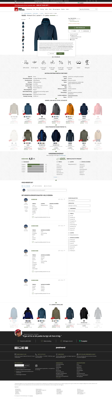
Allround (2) (82, 171)
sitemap (31, 395)
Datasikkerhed (64, 373)
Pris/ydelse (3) (60, 169)
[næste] (88, 111)
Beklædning (29, 9)
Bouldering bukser (60, 391)
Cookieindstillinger (59, 374)
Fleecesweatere (18, 390)
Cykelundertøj (79, 391)
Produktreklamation (60, 372)
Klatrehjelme (59, 389)
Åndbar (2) (72, 230)
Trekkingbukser (17, 389)
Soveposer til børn (18, 391)
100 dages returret (62, 2)
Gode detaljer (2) (60, 172)
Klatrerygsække (59, 391)
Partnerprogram (80, 370)
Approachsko (17, 393)
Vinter (50, 9)
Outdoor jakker (35, 13)
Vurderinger (73, 208)
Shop (16, 1)
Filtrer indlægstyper (73, 198)
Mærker (63, 9)
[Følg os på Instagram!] (37, 366)
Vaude (24, 15)
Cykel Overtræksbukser (81, 392)
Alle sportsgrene (56, 9)
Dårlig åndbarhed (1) (72, 164)
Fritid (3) (81, 167)
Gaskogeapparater (39, 392)
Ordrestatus (58, 365)
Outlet (67, 9)
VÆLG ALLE (60, 53)
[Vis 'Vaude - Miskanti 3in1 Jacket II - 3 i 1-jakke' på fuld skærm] (29, 18)
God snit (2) (72, 228)
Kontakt (57, 368)
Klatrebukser (59, 390)
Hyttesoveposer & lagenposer (41, 390)
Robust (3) (59, 171)
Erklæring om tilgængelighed (82, 375)
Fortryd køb (58, 377)
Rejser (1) (82, 172)
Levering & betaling (60, 364)
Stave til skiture (59, 393)
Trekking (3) (82, 164)
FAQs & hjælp (58, 367)
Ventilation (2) (59, 174)
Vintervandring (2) (83, 169)
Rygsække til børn (39, 393)
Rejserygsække (38, 391)
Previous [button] (23, 62)
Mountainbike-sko (80, 390)
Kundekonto (79, 365)
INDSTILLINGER (52, 53)
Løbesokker (17, 392)
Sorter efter (71, 203)
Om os (78, 364)
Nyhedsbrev (79, 367)
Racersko (78, 389)
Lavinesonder (59, 392)
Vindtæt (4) (59, 167)
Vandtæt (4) (59, 166)
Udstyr (37, 9)
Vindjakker (17, 391)
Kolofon (78, 372)
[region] (56, 48)
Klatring (42, 9)
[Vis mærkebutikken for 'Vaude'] (23, 19)
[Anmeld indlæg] (64, 199)
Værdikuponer (79, 368)
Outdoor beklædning (27, 13)
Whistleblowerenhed (81, 373)
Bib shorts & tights (80, 391)
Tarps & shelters (38, 391)
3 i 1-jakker (41, 13)
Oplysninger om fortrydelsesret (62, 376)
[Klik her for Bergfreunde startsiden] (20, 9)
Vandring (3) (82, 166)
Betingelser (58, 373)
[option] (46, 34)
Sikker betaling (40, 2)
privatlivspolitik (66, 50)
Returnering (58, 370)
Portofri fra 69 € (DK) (20, 2)
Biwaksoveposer (39, 389)
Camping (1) (82, 174)
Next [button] (89, 62)
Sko (34, 9)
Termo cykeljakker (80, 393)
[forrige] (23, 111)
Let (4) (58, 164)
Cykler (46, 9)
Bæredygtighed (80, 376)
